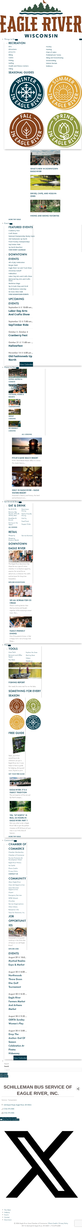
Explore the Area (31, 652)
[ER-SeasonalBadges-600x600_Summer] (64, 92)
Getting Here (30, 655)
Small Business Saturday (17, 289)
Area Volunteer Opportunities (14, 888)
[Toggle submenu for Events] (11, 224)
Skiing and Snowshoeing (54, 58)
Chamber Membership (16, 852)
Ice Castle (12, 865)
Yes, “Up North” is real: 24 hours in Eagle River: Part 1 (19, 818)
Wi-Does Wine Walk (16, 292)
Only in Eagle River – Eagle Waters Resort (25, 491)
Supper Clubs (26, 524)
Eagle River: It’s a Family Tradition (18, 791)
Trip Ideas (12, 660)
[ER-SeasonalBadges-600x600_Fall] (26, 130)
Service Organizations (16, 904)
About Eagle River (15, 882)
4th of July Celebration (17, 262)
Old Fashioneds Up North (18, 239)
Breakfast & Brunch (12, 519)
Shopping (12, 535)
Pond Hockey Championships (19, 242)
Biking (11, 55)
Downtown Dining (25, 510)
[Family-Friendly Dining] (21, 622)
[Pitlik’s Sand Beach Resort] (27, 446)
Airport (11, 892)
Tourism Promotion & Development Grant (15, 859)
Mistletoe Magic (14, 283)
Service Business (27, 535)
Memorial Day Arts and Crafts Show (19, 280)
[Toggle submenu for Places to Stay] (17, 368)
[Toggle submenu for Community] (15, 841)
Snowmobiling (51, 60)
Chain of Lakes (51, 52)
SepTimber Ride (14, 244)
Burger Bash (13, 265)
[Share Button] (78, 1088)
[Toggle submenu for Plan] (9, 645)
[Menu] (80, 39)
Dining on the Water (13, 523)
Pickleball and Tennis (53, 55)
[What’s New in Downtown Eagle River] (45, 157)
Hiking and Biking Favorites (44, 215)
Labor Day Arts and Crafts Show (20, 276)
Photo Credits (13, 868)
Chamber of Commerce (16, 855)
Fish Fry (24, 518)
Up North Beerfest (15, 247)
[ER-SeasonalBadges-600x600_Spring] (64, 130)
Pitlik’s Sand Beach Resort (25, 458)
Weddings (29, 661)
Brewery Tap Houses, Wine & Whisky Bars (14, 513)
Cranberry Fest (14, 230)
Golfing (11, 63)
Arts (10, 46)
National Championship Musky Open (22, 236)
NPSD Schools (13, 898)
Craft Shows (13, 233)
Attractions (13, 49)
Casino (11, 57)
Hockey (49, 46)
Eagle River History (15, 862)
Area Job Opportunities (17, 885)
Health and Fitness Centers (19, 66)
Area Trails (12, 652)
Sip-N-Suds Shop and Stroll (18, 286)
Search (6, 1066)
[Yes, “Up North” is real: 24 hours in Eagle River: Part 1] (20, 806)
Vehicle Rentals (51, 63)
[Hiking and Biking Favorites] (45, 206)
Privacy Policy (13, 871)
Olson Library (13, 907)
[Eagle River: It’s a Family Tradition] (20, 781)
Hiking (11, 69)
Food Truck (25, 521)
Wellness (49, 66)
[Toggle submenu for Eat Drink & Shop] (20, 502)
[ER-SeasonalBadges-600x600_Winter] (26, 92)
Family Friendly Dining (27, 514)
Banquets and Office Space (15, 656)
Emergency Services (15, 895)
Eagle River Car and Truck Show (20, 268)
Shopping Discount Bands (14, 539)
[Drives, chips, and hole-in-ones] (45, 182)
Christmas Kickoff (15, 271)
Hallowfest (13, 273)
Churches (12, 901)
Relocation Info (14, 910)
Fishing (11, 60)
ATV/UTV (12, 52)
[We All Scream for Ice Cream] (21, 591)
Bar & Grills (12, 509)
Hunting (49, 49)
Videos (28, 658)
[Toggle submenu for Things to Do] (16, 40)
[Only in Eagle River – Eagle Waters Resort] (27, 476)
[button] (5, 1061)
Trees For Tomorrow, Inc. (17, 912)
